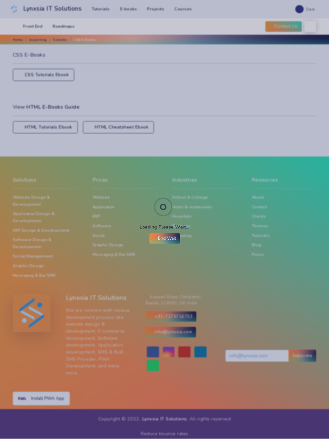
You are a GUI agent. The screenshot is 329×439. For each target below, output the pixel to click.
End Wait (166, 238)
